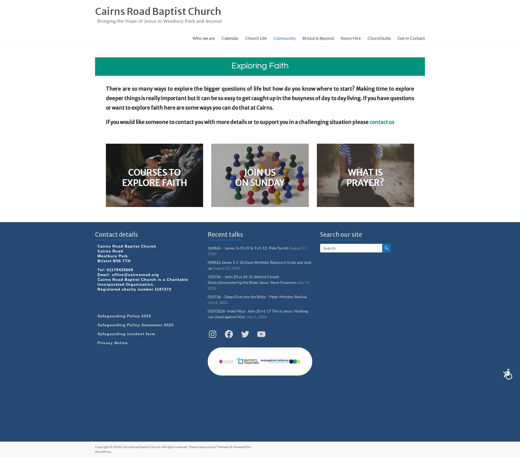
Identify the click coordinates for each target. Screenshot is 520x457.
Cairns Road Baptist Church (158, 11)
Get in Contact (411, 38)
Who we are (204, 38)
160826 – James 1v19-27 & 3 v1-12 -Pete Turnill (248, 248)
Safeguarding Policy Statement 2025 (136, 325)
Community (285, 38)
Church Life (256, 38)
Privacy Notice (113, 343)
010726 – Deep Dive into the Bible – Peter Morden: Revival (257, 296)
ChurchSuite (379, 38)
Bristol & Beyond (318, 38)
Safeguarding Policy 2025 (124, 316)
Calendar (230, 38)
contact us (381, 122)
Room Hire (351, 38)
